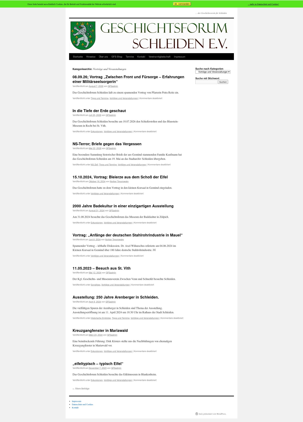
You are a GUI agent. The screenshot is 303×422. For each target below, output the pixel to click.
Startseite (78, 56)
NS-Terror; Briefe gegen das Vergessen (107, 143)
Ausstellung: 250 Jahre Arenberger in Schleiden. (116, 297)
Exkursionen (97, 131)
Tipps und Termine (100, 98)
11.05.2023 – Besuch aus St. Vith (102, 268)
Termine (130, 56)
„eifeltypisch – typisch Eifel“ (98, 363)
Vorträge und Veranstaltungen (124, 98)
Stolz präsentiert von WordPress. (212, 413)
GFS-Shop (117, 56)
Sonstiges (95, 284)
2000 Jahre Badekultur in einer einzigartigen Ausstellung (123, 205)
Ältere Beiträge (81, 388)
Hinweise (90, 56)
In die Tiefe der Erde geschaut (99, 110)
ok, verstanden (182, 4)
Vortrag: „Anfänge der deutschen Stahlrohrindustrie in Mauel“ (128, 234)
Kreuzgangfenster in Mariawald (100, 330)
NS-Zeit (94, 164)
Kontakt (141, 56)
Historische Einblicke (101, 317)
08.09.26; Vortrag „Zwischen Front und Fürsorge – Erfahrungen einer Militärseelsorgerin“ (128, 79)
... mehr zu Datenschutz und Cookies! (263, 4)
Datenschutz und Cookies (82, 404)
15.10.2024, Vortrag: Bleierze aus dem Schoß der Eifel (120, 176)
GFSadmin (113, 86)
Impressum (179, 56)
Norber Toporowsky (119, 181)
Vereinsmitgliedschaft (159, 56)
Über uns (103, 56)
